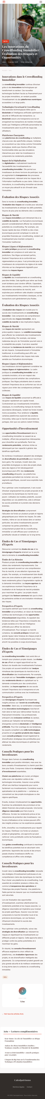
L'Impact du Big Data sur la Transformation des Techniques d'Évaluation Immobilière (22, 1061)
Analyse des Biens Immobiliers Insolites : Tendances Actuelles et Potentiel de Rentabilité (22, 1047)
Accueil (4, 70)
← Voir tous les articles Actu (12, 1014)
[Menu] (41, 2)
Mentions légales (18, 1087)
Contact (29, 1087)
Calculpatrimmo (22, 1080)
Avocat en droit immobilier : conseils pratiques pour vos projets (22, 1054)
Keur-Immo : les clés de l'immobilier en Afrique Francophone (22, 1040)
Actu (6, 41)
